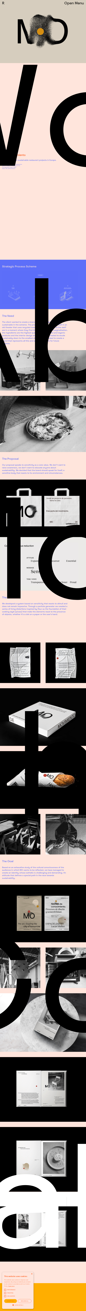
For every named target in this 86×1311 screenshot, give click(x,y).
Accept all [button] (10, 1301)
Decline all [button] (24, 1301)
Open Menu (74, 3)
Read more (11, 1286)
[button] (17, 1305)
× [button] (32, 1274)
